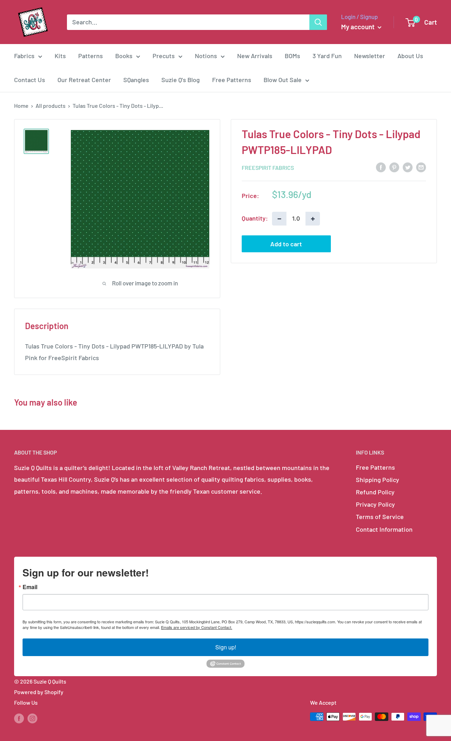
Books (123, 56)
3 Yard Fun (327, 56)
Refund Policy (375, 492)
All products (51, 105)
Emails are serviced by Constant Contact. (196, 627)
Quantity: (255, 218)
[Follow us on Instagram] (32, 717)
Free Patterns (231, 80)
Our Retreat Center (84, 80)
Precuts (164, 56)
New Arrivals (254, 56)
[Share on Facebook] (381, 167)
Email (30, 587)
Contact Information (384, 529)
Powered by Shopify (38, 691)
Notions (206, 56)
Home (21, 105)
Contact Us (29, 80)
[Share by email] (421, 167)
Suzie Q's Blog (180, 80)
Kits (60, 56)
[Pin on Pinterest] (394, 167)
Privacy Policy (375, 504)
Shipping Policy (377, 479)
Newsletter (369, 56)
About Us (410, 56)
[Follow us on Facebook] (19, 717)
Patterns (90, 56)
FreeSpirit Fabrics (268, 167)
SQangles (136, 80)
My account (358, 27)
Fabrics (24, 56)
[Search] (318, 22)
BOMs (292, 56)
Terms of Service (380, 516)
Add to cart (286, 243)
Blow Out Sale (283, 80)
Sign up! (225, 647)
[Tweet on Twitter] (408, 167)
